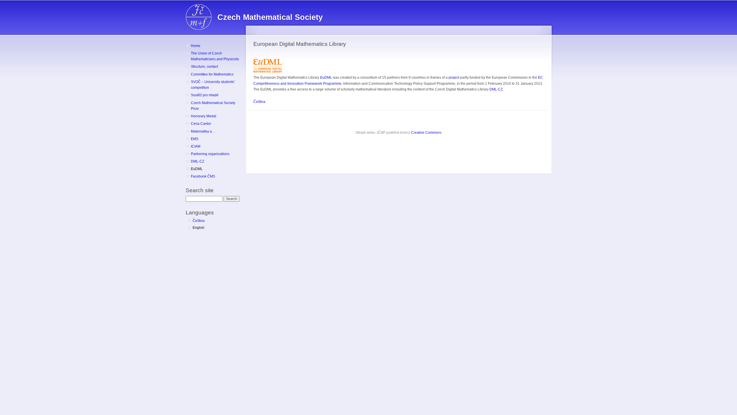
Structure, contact (204, 67)
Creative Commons (426, 133)
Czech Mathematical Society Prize (213, 106)
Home (195, 46)
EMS (194, 139)
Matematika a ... (203, 131)
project (454, 78)
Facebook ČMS (203, 176)
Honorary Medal (203, 116)
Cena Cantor (201, 124)
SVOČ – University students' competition (213, 85)
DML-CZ (197, 161)
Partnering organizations (210, 154)
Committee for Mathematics (212, 74)
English (198, 228)
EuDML (197, 169)
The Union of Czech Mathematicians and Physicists (215, 56)
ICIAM (195, 146)
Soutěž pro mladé (205, 95)
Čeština (199, 221)
